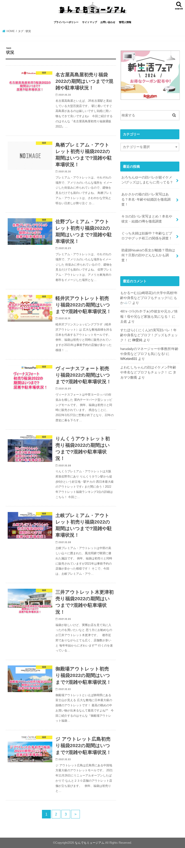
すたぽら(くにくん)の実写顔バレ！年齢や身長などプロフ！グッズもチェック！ (149, 335)
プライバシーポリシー (66, 22)
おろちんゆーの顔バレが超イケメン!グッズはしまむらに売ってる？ (147, 180)
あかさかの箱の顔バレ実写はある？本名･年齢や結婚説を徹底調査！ (146, 199)
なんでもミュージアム (89, 842)
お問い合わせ (107, 22)
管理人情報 (125, 22)
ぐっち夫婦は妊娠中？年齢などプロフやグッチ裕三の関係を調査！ (146, 236)
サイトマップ (89, 22)
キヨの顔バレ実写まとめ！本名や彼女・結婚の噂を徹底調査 (146, 219)
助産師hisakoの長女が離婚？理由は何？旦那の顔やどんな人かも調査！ (148, 255)
